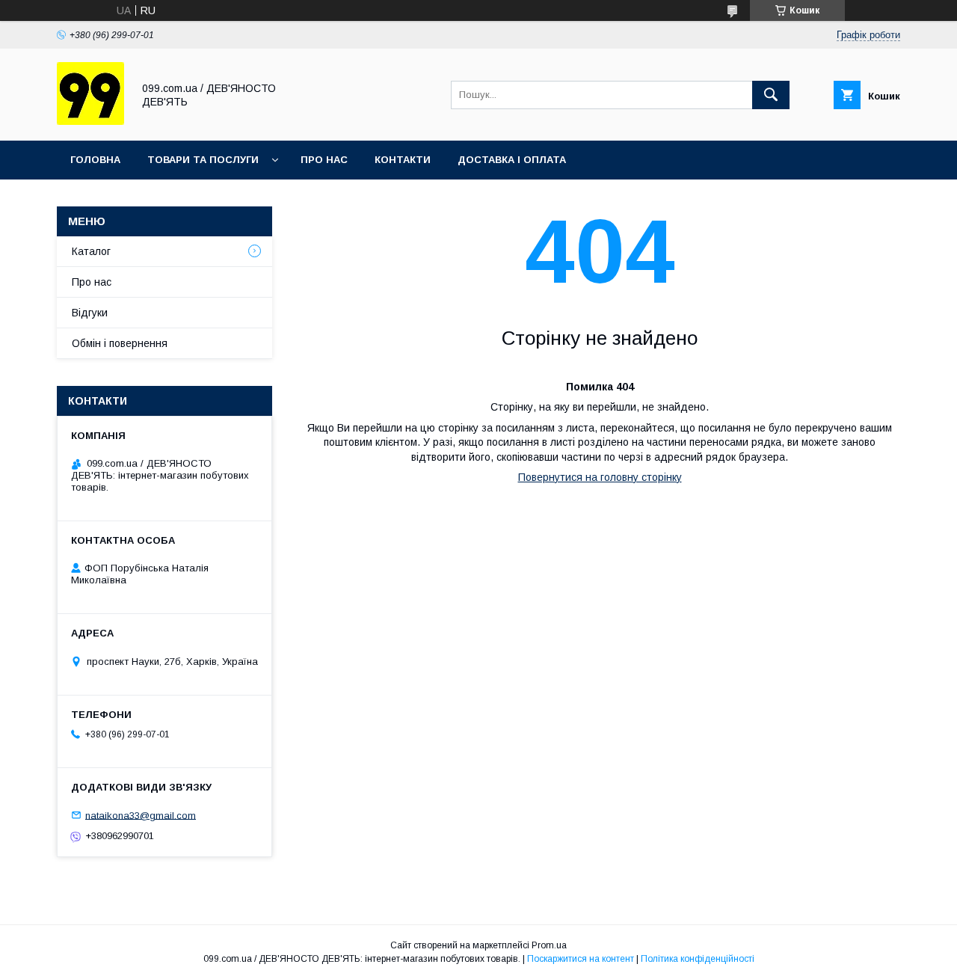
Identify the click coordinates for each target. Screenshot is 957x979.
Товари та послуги (203, 159)
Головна (95, 159)
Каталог (91, 251)
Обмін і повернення (119, 343)
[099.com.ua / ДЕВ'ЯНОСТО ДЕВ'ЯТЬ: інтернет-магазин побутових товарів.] (90, 121)
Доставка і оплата (512, 159)
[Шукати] (771, 95)
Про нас (324, 159)
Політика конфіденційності (697, 959)
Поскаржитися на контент (580, 959)
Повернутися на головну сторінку (600, 477)
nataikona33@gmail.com (140, 814)
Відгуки (90, 313)
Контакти (403, 159)
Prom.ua (549, 945)
